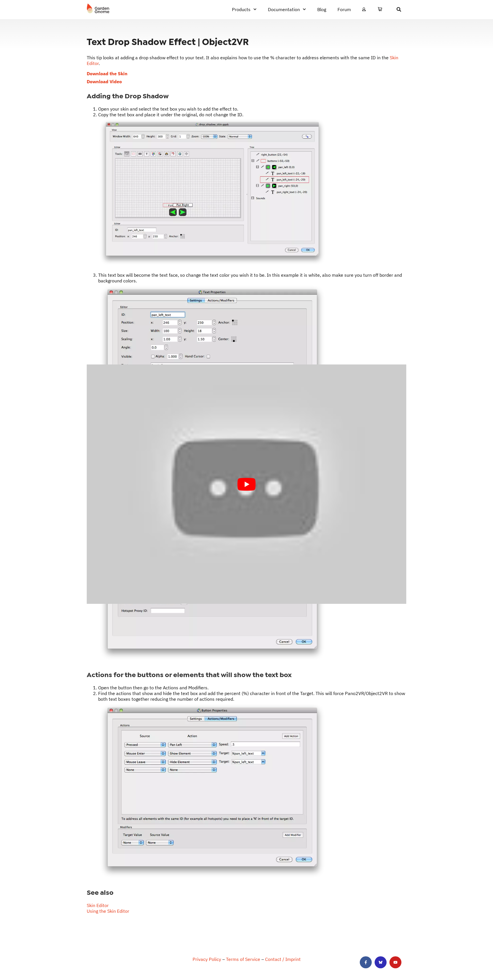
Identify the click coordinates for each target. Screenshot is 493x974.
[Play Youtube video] (246, 484)
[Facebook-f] (366, 962)
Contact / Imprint (283, 959)
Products (241, 9)
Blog (321, 9)
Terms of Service (243, 959)
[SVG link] (98, 8)
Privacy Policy (207, 959)
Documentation (284, 9)
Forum (344, 9)
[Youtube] (395, 962)
